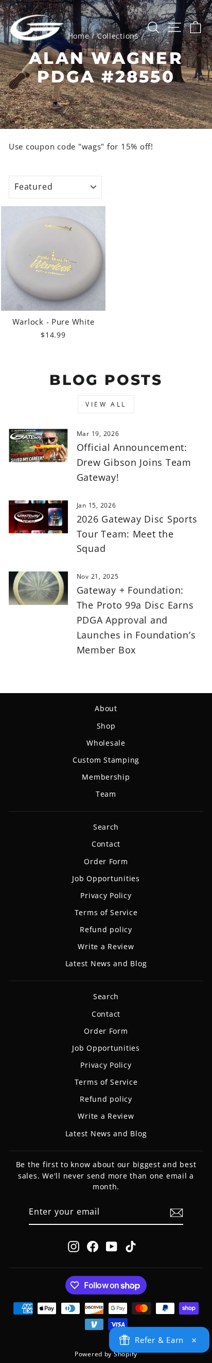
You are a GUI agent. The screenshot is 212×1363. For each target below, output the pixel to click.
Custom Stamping (106, 760)
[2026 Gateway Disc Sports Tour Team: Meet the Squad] (38, 516)
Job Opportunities (106, 878)
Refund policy (106, 929)
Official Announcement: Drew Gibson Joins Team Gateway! (134, 462)
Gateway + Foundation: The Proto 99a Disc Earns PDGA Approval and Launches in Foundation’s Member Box (136, 619)
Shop (106, 726)
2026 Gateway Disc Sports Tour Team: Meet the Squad (137, 534)
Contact (106, 844)
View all (106, 404)
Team (106, 794)
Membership (106, 777)
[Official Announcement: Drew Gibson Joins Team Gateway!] (38, 445)
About (106, 708)
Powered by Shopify (106, 1354)
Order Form (106, 861)
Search (106, 827)
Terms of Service (106, 912)
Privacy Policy (105, 895)
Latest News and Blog (106, 963)
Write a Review (106, 946)
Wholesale (106, 743)
